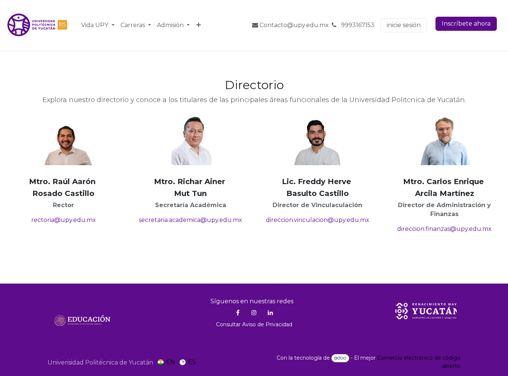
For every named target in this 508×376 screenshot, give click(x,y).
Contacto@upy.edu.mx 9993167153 (316, 25)
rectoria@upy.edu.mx (63, 219)
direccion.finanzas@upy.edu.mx (444, 228)
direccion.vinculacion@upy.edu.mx (317, 219)
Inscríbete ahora (466, 23)
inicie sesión (404, 25)
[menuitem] (97, 25)
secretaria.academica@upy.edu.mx (190, 219)
